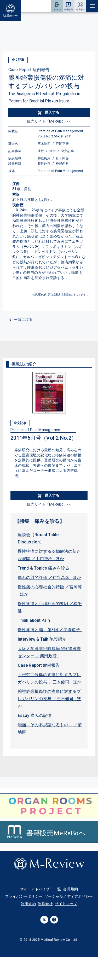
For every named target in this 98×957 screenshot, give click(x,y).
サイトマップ (66, 904)
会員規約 (70, 889)
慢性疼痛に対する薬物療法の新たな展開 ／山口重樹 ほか (49, 555)
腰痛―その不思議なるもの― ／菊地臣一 (50, 728)
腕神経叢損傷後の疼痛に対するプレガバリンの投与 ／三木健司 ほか (49, 699)
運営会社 (45, 904)
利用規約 (28, 904)
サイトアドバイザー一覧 (40, 889)
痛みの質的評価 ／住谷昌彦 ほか (49, 577)
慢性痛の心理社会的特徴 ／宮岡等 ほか (50, 590)
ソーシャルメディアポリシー (68, 896)
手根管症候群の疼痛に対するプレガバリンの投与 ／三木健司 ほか (49, 678)
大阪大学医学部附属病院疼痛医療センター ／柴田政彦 (49, 652)
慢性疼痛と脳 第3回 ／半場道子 (50, 629)
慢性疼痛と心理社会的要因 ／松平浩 (50, 607)
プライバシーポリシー (24, 896)
